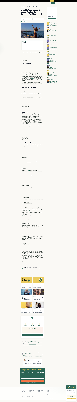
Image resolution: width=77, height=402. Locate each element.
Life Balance (24, 6)
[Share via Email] (26, 21)
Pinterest (27, 396)
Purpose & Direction (39, 391)
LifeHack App (30, 389)
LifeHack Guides (23, 389)
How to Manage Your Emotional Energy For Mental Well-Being (29, 269)
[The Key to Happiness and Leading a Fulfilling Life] (38, 292)
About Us (48, 389)
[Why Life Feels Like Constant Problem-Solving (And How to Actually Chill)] (26, 292)
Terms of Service (47, 398)
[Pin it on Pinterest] (23, 21)
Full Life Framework (23, 391)
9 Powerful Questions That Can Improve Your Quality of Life (37, 310)
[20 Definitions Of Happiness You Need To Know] (26, 305)
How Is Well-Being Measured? (25, 43)
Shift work (23, 204)
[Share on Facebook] (21, 21)
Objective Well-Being (25, 44)
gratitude (29, 170)
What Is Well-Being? (24, 42)
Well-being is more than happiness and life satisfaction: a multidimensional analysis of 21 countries (32, 342)
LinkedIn (32, 396)
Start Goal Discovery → (71, 398)
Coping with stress (24, 215)
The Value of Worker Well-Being (28, 353)
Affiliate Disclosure (53, 398)
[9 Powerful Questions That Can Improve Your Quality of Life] (38, 305)
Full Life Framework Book (31, 390)
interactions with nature (35, 159)
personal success (33, 78)
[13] (29, 210)
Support (48, 394)
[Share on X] (24, 21)
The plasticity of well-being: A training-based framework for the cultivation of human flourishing (33, 352)
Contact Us (48, 390)
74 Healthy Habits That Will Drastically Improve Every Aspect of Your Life (31, 268)
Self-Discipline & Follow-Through (40, 390)
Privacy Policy (50, 398)
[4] (34, 73)
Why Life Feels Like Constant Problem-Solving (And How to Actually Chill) (25, 298)
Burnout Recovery (39, 389)
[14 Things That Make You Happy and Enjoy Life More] (26, 280)
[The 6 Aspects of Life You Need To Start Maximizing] (38, 280)
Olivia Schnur (22, 19)
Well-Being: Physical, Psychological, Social (29, 343)
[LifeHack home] (24, 3)
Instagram (25, 396)
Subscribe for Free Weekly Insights (32, 380)
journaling (23, 181)
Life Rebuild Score (23, 390)
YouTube (30, 396)
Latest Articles (48, 391)
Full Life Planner (30, 391)
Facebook (22, 396)
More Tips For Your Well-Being (25, 49)
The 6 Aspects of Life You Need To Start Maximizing (37, 285)
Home (21, 6)
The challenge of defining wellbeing (32, 341)
